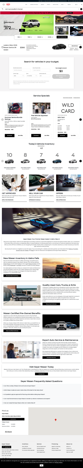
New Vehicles (63, 21)
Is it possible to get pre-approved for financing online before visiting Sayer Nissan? (24, 394)
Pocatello (75, 249)
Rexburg (71, 249)
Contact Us (41, 374)
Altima (19, 264)
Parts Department (41, 452)
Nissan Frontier (32, 264)
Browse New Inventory (12, 275)
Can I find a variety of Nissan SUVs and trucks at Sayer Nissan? (19, 386)
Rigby (32, 250)
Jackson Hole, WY (20, 250)
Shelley (26, 250)
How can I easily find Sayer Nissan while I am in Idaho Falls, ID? (19, 403)
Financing (55, 444)
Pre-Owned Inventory (62, 32)
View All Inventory (41, 145)
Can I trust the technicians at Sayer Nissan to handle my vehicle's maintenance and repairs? (27, 398)
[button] (55, 420)
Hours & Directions (70, 450)
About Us (69, 444)
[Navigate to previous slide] (1, 25)
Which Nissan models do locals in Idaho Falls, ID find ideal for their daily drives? (23, 390)
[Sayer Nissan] (8, 4)
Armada (19, 265)
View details (75, 45)
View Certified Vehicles (12, 330)
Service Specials (40, 450)
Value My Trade (55, 448)
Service (39, 444)
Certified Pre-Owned (26, 448)
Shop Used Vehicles (51, 304)
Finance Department (56, 450)
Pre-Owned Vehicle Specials (28, 450)
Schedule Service (76, 97)
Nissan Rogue (6, 264)
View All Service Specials (67, 97)
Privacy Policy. (59, 462)
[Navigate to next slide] (53, 25)
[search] (81, 4)
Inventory (25, 444)
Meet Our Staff (69, 452)
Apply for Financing (56, 446)
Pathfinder (12, 265)
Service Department (41, 446)
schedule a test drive (40, 371)
